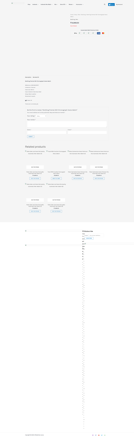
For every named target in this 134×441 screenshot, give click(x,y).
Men (56, 4)
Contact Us (82, 284)
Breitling (83, 14)
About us (82, 269)
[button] (38, 4)
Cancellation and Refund (82, 330)
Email (70, 129)
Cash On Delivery (84, 263)
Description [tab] (28, 77)
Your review (31, 119)
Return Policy (82, 359)
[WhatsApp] (104, 435)
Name (29, 129)
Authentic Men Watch (46, 4)
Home (71, 14)
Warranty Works (82, 378)
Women (71, 4)
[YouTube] (98, 435)
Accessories (79, 4)
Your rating (31, 116)
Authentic (34, 4)
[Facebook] (95, 435)
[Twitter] (101, 435)
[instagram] (92, 435)
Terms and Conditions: (84, 413)
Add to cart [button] (56, 178)
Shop (29, 4)
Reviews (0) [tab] (36, 77)
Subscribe (89, 238)
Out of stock (35, 178)
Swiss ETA (62, 4)
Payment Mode (84, 318)
